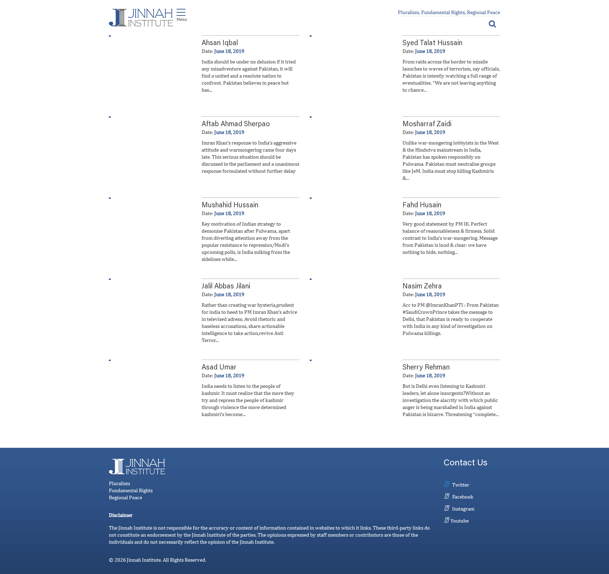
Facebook (462, 497)
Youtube (459, 521)
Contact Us (465, 463)
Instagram (463, 509)
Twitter (460, 485)
